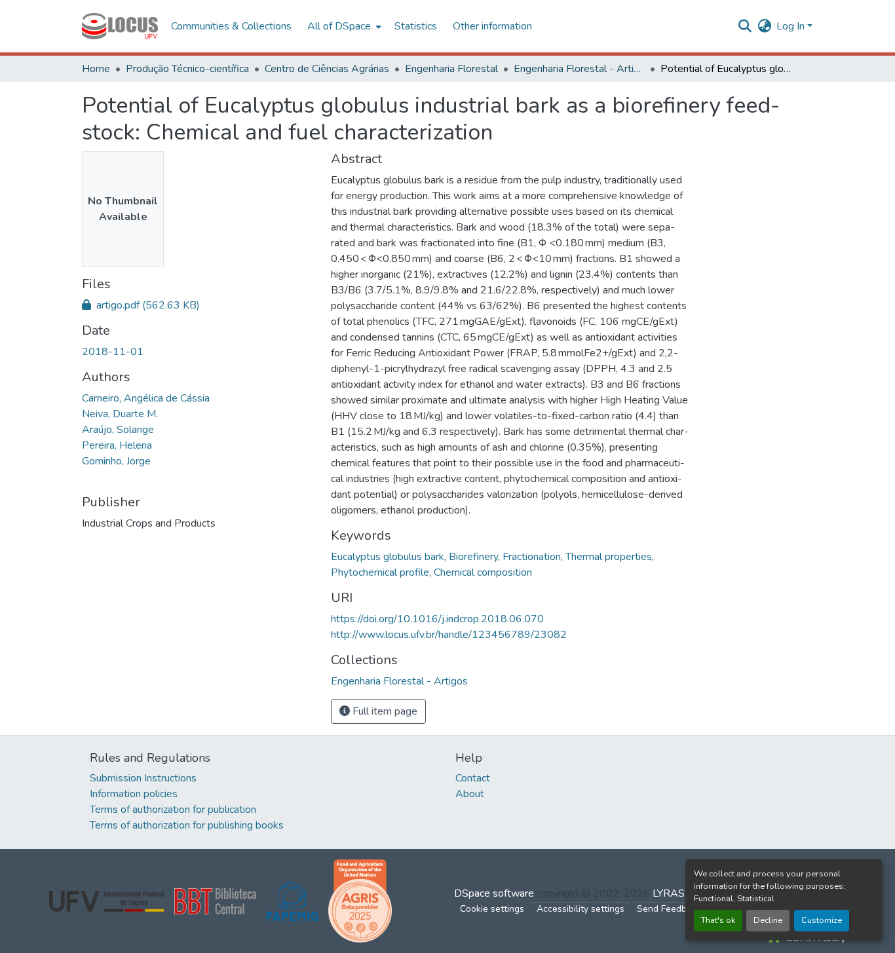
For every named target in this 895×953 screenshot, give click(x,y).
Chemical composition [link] (483, 572)
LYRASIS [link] (673, 893)
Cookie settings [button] (492, 909)
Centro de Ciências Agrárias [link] (327, 69)
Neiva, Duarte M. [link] (120, 414)
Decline (767, 920)
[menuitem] (343, 26)
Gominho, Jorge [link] (116, 461)
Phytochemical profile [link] (380, 572)
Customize (821, 920)
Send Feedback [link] (669, 909)
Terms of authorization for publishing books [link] (187, 825)
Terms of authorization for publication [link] (173, 809)
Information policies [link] (134, 794)
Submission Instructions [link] (143, 778)
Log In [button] (791, 26)
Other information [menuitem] (492, 26)
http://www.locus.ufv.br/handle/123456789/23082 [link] (449, 634)
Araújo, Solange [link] (118, 429)
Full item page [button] (383, 711)
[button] (120, 26)
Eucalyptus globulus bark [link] (387, 557)
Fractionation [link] (532, 557)
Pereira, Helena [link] (117, 445)
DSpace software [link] (494, 893)
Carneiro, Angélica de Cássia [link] (146, 398)
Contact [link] (472, 778)
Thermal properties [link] (608, 557)
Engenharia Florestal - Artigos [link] (579, 69)
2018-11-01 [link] (112, 352)
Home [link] (96, 69)
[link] (198, 305)
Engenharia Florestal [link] (451, 69)
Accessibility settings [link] (580, 909)
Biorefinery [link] (473, 557)
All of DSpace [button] (339, 26)
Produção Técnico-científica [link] (187, 69)
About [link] (469, 794)
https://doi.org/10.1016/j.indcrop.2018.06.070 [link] (437, 619)
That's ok (718, 920)
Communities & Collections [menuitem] (231, 26)
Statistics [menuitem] (415, 26)
